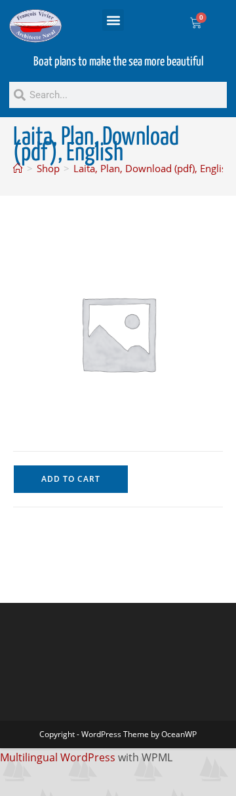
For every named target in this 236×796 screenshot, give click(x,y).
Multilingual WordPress (57, 757)
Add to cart (70, 478)
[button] (113, 20)
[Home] (18, 168)
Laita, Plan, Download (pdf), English (152, 168)
